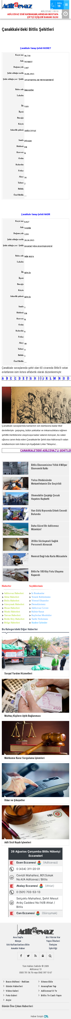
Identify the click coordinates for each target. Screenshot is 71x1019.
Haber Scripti (37, 1016)
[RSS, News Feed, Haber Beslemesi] (35, 956)
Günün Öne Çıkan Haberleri (17, 1006)
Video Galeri (12, 990)
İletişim (53, 944)
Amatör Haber (18, 948)
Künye (18, 941)
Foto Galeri (11, 995)
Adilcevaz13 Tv (49, 990)
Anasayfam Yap (48, 986)
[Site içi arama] (50, 956)
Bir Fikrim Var (53, 937)
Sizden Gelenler (39, 622)
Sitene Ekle (47, 981)
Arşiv (8, 1000)
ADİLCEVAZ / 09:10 (32, 14)
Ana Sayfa (18, 937)
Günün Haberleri (14, 986)
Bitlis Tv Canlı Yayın (51, 995)
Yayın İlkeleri (53, 941)
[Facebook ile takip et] (21, 956)
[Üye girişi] (42, 956)
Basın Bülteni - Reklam (17, 981)
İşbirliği (53, 948)
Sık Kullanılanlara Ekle (17, 944)
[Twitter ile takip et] (28, 956)
